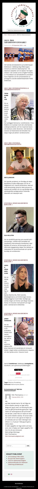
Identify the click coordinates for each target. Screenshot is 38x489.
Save (19, 373)
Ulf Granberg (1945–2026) (16, 456)
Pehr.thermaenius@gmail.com (14, 436)
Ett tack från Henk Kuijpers (16, 458)
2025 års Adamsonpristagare (17, 460)
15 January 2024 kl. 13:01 (17, 397)
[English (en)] (11, 474)
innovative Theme (26, 486)
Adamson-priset (12, 35)
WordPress (19, 488)
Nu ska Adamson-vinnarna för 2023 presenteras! (19, 376)
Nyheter (22, 384)
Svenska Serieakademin (13, 486)
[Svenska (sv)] (9, 474)
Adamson (10, 382)
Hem (5, 35)
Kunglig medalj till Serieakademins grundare (20, 380)
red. (25, 45)
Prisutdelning (17, 382)
